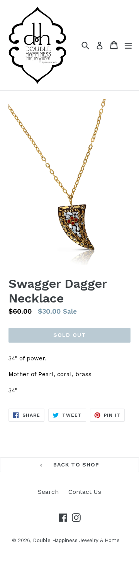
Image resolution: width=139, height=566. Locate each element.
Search (48, 491)
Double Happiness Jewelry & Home (76, 540)
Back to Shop (75, 464)
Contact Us (84, 491)
